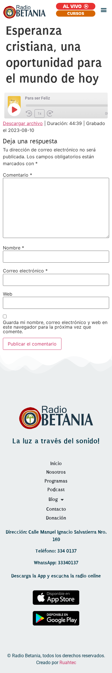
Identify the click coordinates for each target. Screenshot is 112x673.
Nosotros (56, 472)
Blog (53, 499)
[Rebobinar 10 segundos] (29, 113)
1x (39, 114)
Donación (56, 518)
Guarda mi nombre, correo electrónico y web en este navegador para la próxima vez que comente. (55, 327)
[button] (103, 10)
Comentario (17, 175)
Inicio (56, 463)
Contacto (56, 509)
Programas (56, 481)
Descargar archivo (23, 123)
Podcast (56, 489)
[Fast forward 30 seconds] (50, 113)
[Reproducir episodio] (14, 109)
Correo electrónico (25, 270)
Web (7, 294)
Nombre (13, 247)
